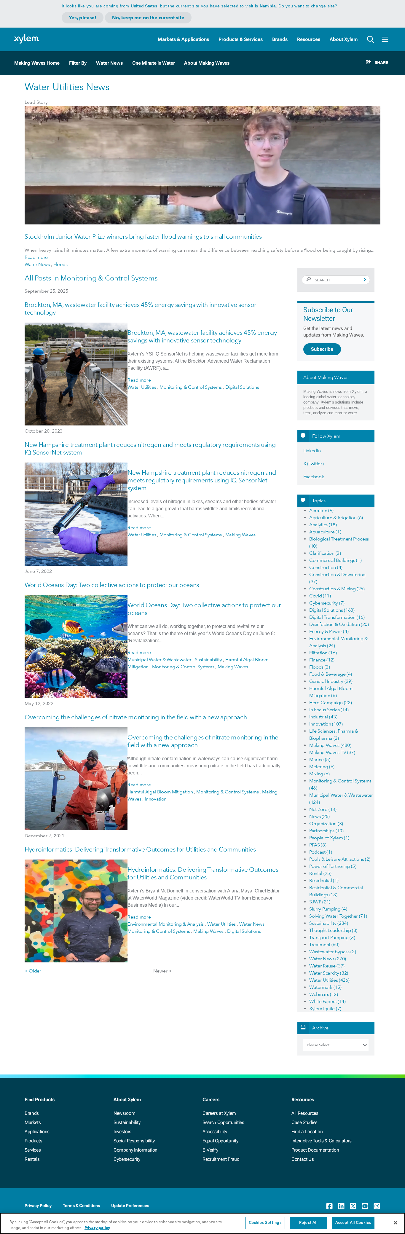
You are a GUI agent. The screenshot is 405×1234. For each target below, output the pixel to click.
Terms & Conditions (81, 1205)
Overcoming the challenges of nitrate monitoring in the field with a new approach (136, 717)
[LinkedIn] (341, 1206)
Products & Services (241, 39)
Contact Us (302, 1159)
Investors (122, 1131)
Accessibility (215, 1131)
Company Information (135, 1150)
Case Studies (304, 1122)
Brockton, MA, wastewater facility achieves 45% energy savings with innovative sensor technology (202, 336)
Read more (36, 257)
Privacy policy (97, 1227)
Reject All (308, 1223)
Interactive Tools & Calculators (321, 1141)
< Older (33, 971)
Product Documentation (315, 1150)
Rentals (32, 1159)
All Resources (304, 1113)
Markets (33, 1122)
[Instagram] (376, 1206)
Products (33, 1141)
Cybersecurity (127, 1159)
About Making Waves (206, 63)
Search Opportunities (223, 1122)
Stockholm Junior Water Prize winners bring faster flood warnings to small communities (143, 236)
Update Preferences (130, 1205)
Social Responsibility (134, 1141)
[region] (202, 1223)
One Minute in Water (153, 63)
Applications (37, 1131)
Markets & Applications (183, 39)
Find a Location (307, 1131)
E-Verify (210, 1150)
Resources (308, 39)
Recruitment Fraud (221, 1159)
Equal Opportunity (220, 1141)
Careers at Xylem (219, 1113)
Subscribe (322, 349)
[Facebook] (329, 1206)
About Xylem (344, 39)
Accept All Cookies (353, 1223)
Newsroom (124, 1113)
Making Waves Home (37, 63)
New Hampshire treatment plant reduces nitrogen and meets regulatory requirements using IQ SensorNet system (201, 480)
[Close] (395, 1222)
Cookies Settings (265, 1223)
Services (33, 1150)
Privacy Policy (38, 1205)
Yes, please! (82, 17)
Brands (280, 39)
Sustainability (127, 1122)
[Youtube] (365, 1206)
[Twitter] (353, 1206)
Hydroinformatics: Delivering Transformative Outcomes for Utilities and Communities (140, 849)
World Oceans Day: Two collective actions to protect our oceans (112, 585)
